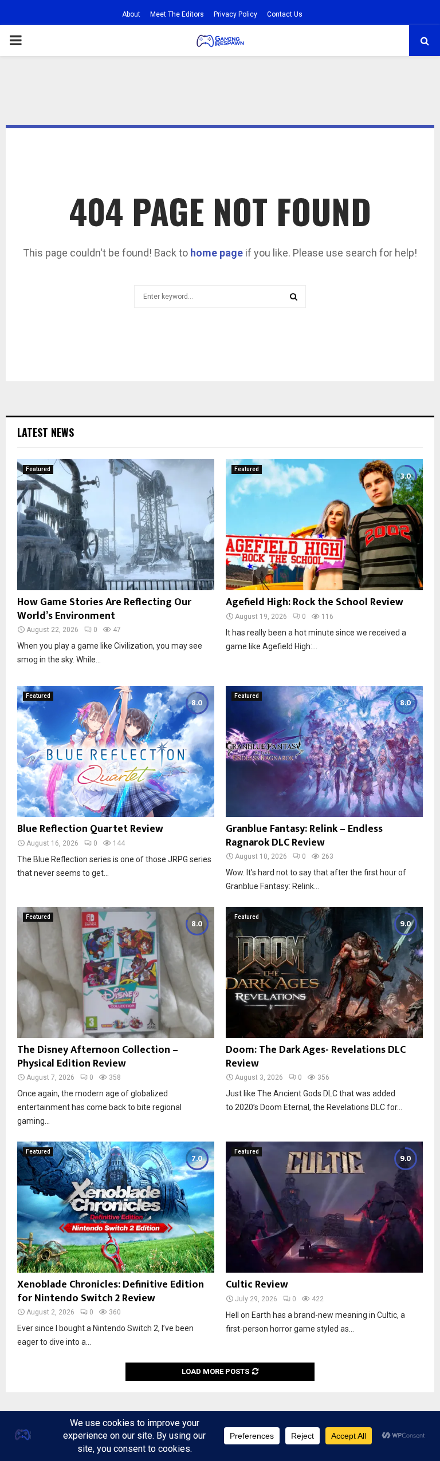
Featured (38, 469)
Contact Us (284, 14)
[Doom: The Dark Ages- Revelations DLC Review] (324, 972)
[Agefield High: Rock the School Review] (324, 524)
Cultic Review (257, 1284)
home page (216, 253)
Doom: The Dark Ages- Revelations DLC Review (316, 1056)
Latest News (45, 432)
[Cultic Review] (324, 1207)
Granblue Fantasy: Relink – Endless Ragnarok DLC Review (304, 835)
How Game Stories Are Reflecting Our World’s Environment (104, 609)
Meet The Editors (177, 14)
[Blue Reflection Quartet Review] (115, 751)
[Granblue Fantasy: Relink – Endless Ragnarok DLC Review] (324, 751)
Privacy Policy (235, 14)
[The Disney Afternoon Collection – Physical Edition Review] (115, 972)
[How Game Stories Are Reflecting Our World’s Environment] (115, 524)
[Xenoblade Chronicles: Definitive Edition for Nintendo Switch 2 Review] (115, 1207)
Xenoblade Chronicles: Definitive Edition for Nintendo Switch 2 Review (110, 1291)
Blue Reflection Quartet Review (90, 829)
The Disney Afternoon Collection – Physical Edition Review (97, 1056)
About (131, 14)
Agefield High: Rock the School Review (314, 602)
